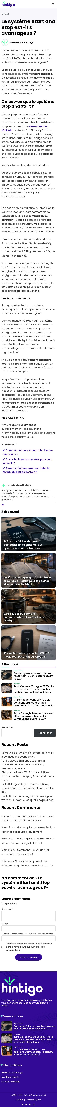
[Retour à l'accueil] (23, 4)
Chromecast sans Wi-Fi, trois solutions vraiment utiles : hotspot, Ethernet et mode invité (27, 776)
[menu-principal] (53, 4)
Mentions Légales (10, 1077)
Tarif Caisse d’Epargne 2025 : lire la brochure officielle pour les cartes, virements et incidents (23, 764)
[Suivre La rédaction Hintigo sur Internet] (2, 505)
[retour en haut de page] (53, 1092)
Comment (7, 909)
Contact (19, 1100)
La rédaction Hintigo (23, 42)
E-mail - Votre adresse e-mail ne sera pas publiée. (28, 933)
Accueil (5, 14)
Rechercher (7, 727)
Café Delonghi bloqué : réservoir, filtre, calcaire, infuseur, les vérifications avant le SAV (27, 788)
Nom (5, 923)
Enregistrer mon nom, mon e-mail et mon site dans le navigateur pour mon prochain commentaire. (29, 946)
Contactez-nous (10, 1081)
